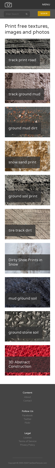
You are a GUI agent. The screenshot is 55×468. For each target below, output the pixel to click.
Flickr (27, 422)
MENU (46, 4)
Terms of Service (28, 441)
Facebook (27, 415)
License (28, 437)
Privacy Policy (27, 445)
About (27, 397)
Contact (27, 400)
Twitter (27, 419)
